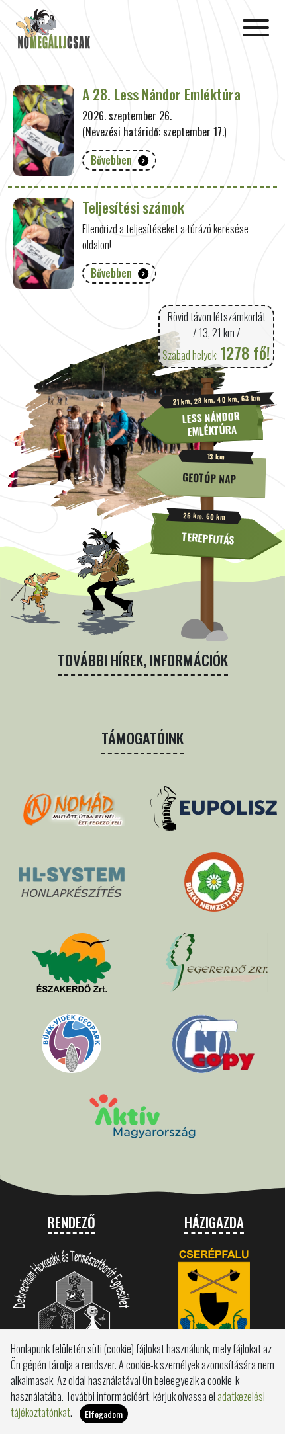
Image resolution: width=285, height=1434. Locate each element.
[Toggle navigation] (256, 29)
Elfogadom (104, 1414)
